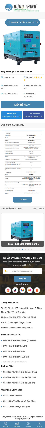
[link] (22, 7)
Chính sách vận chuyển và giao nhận (19, 401)
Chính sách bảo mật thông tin (16, 406)
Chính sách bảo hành (12, 395)
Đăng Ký (22, 278)
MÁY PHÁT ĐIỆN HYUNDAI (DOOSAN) (19, 340)
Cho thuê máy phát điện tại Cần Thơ (19, 383)
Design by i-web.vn (22, 419)
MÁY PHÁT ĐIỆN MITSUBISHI (16, 357)
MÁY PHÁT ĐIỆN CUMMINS (15, 346)
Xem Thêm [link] (38, 208)
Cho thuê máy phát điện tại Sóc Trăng (20, 372)
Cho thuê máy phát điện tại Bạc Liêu (19, 377)
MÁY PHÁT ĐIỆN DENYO (14, 351)
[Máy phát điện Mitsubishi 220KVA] (22, 47)
